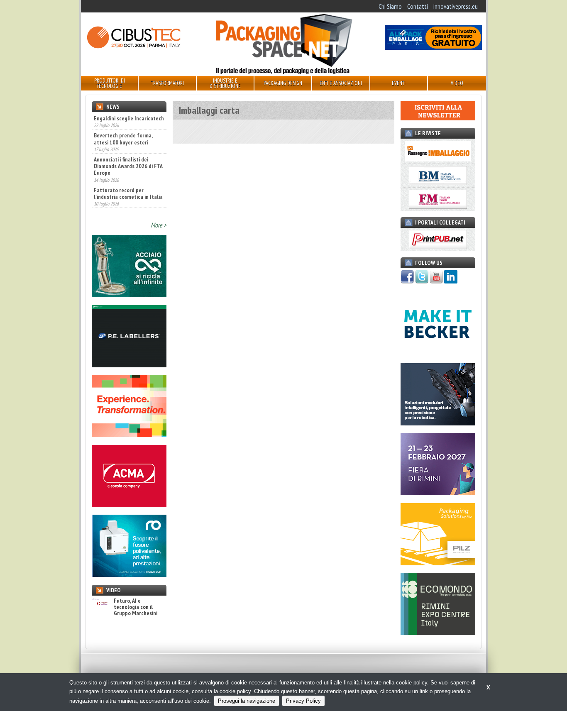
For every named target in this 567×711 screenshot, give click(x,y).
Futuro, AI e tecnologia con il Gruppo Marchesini (135, 607)
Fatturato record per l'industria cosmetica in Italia (128, 175)
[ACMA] (129, 505)
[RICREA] (129, 295)
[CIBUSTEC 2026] (133, 47)
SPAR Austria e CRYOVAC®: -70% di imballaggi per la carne (124, 203)
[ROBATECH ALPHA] (129, 574)
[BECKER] (438, 353)
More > (158, 225)
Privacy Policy (303, 701)
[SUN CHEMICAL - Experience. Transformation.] (129, 434)
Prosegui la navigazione (246, 701)
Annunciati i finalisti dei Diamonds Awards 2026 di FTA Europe (128, 149)
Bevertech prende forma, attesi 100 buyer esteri (123, 121)
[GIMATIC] (438, 423)
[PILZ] (438, 563)
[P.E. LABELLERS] (129, 365)
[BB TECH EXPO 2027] (438, 493)
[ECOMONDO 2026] (438, 632)
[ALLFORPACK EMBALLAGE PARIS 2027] (433, 47)
